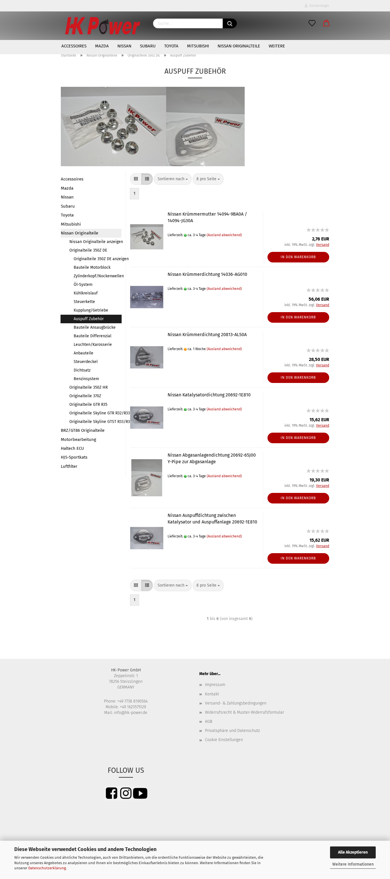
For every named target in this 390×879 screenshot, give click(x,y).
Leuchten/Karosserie (93, 344)
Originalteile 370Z (85, 396)
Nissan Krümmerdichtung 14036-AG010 (207, 274)
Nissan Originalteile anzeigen (95, 241)
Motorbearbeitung (78, 439)
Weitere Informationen (353, 864)
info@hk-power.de (130, 712)
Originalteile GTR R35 (88, 404)
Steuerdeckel (86, 361)
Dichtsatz (82, 370)
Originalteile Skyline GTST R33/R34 (95, 421)
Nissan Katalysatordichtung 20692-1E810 (209, 395)
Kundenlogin (318, 6)
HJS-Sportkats (74, 457)
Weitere (277, 46)
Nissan (124, 46)
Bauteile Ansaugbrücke (95, 327)
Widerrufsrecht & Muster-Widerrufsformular (244, 712)
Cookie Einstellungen (224, 739)
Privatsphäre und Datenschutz (232, 730)
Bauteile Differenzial (92, 336)
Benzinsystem (86, 378)
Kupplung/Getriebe (91, 310)
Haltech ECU (72, 448)
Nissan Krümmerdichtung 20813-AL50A (207, 334)
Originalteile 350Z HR (88, 387)
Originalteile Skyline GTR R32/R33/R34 (95, 413)
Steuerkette (84, 301)
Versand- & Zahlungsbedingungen (235, 703)
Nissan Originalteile (239, 46)
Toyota (171, 46)
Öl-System (83, 284)
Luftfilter (69, 466)
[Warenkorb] (326, 23)
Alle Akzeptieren (353, 852)
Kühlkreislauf (86, 293)
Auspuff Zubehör (89, 318)
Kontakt (212, 694)
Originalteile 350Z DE (88, 250)
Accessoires (74, 46)
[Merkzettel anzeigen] (312, 23)
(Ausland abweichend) (224, 235)
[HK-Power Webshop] (102, 25)
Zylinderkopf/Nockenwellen (97, 276)
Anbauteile (83, 353)
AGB (208, 721)
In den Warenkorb (298, 257)
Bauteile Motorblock (92, 267)
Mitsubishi (198, 46)
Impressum (215, 684)
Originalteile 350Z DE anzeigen (97, 258)
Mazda (102, 46)
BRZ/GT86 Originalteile (82, 430)
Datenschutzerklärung (47, 868)
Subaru (148, 46)
